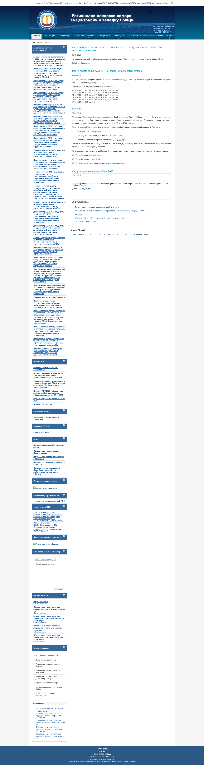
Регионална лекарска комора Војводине (48, 671)
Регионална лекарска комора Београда (48, 665)
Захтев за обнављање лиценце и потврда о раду (49, 710)
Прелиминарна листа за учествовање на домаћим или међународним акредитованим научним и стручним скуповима (47, 304)
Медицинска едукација (42, 523)
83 (122, 234)
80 (109, 234)
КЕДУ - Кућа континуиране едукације (49, 521)
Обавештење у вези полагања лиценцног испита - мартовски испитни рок (48, 715)
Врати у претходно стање (124, 11)
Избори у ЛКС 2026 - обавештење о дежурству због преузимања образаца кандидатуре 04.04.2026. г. (49, 393)
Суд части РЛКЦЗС (41, 432)
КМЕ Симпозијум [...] (45, 559)
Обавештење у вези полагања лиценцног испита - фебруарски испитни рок (49, 729)
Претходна (82, 234)
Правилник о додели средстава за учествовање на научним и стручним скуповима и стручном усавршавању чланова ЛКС (48, 342)
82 (118, 234)
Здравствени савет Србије (47, 683)
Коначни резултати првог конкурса (49, 297)
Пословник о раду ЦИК (90, 159)
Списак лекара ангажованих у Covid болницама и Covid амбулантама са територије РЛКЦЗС (46, 471)
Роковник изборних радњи (91, 155)
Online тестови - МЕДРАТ (44, 519)
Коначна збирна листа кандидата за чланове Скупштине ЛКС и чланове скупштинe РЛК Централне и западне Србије (49, 384)
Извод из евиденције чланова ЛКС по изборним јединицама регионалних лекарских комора (48, 375)
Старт (74, 234)
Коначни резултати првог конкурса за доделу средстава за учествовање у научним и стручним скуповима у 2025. (49, 241)
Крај (146, 234)
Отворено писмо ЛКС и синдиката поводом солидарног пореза (101, 218)
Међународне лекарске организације (45, 694)
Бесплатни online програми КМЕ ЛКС (49, 501)
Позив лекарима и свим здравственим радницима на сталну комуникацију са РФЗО (110, 211)
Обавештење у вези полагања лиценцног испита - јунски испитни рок (49, 609)
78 (100, 234)
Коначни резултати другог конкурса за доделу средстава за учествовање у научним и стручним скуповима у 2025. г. (49, 205)
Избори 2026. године (42, 404)
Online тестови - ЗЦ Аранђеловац (47, 515)
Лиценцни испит (40, 602)
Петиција (78, 214)
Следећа (138, 234)
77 (95, 234)
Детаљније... (59, 589)
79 (104, 234)
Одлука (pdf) (85, 189)
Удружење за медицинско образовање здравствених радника (48, 528)
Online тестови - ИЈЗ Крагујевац (46, 517)
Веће (109, 11)
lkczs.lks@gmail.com (103, 754)
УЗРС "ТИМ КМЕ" (40, 531)
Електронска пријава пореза (86, 221)
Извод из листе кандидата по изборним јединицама (102, 163)
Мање (139, 11)
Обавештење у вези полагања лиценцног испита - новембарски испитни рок (48, 637)
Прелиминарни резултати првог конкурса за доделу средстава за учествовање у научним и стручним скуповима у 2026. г (48, 119)
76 (91, 234)
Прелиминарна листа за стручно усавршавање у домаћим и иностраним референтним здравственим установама (47, 352)
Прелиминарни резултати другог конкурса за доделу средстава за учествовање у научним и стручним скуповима (48, 251)
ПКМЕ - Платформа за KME (45, 525)
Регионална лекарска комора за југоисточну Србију (49, 677)
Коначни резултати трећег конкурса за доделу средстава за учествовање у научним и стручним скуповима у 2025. (49, 153)
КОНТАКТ (102, 751)
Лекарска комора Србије (46, 660)
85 (131, 234)
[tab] (65, 47)
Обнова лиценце (40, 603)
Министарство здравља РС (47, 656)
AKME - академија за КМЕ (44, 512)
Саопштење (86, 63)
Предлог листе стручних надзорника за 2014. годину (97, 207)
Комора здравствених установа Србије (49, 688)
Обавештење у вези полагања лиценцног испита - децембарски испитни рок (48, 628)
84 (126, 234)
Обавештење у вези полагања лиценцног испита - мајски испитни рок (50, 722)
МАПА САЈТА (103, 749)
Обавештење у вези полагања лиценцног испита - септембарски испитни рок (48, 618)
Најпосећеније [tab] (39, 703)
